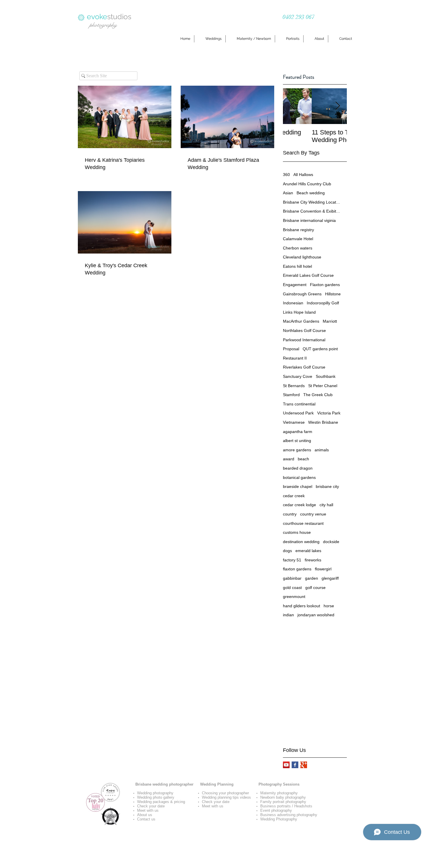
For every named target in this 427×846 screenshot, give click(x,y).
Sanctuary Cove (297, 376)
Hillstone (333, 294)
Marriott (330, 321)
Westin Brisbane (323, 422)
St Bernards (294, 385)
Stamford (291, 394)
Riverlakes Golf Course (304, 367)
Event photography (276, 810)
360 (286, 174)
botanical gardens (299, 477)
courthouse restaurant (303, 523)
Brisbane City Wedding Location (312, 202)
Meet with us (148, 810)
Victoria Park (328, 413)
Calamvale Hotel (298, 238)
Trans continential (299, 404)
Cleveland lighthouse (302, 257)
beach (303, 459)
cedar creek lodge (299, 504)
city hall (326, 504)
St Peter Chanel (322, 385)
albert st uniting (297, 440)
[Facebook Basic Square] (295, 764)
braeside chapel (297, 486)
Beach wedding (311, 193)
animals (322, 450)
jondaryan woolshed (315, 615)
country (290, 514)
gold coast (292, 587)
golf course (315, 587)
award (288, 459)
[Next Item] (337, 106)
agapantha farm (297, 431)
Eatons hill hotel (297, 266)
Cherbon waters (297, 248)
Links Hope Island (299, 312)
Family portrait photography (283, 802)
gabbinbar (292, 578)
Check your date (151, 806)
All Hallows (303, 174)
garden (311, 578)
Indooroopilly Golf (323, 303)
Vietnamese (294, 422)
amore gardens (297, 450)
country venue (313, 514)
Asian (288, 193)
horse (329, 605)
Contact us (146, 819)
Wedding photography (155, 793)
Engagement (294, 284)
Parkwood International (304, 339)
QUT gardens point (320, 348)
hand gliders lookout (301, 605)
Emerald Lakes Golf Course (308, 275)
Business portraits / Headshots (286, 806)
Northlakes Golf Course (304, 330)
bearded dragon (298, 468)
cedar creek (294, 495)
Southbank (326, 376)
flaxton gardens (297, 569)
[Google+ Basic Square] (303, 764)
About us (144, 815)
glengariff (330, 578)
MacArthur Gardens (301, 321)
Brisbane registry (298, 229)
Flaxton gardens (325, 284)
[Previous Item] (292, 106)
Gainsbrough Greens (302, 294)
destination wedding (301, 541)
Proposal (291, 348)
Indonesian (293, 303)
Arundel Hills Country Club (307, 184)
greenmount (294, 596)
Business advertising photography (288, 815)
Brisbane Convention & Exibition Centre (312, 211)
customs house (297, 532)
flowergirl (323, 569)
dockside (331, 541)
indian (288, 615)
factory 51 (292, 560)
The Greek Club (318, 394)
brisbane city (327, 486)
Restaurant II (295, 358)
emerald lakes (308, 550)
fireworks (313, 560)
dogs (287, 550)
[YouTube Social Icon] (286, 764)
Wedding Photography (278, 819)
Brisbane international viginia (309, 220)
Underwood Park (298, 413)
